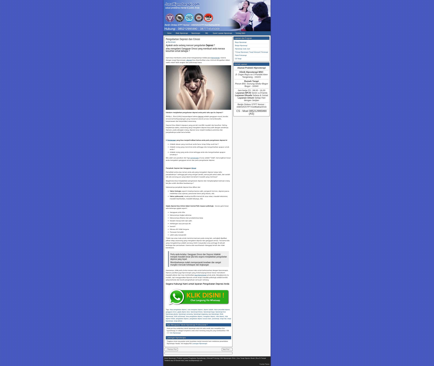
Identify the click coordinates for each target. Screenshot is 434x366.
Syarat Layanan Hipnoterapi (222, 33)
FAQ (206, 33)
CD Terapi (238, 59)
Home (169, 33)
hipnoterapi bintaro (197, 312)
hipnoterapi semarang (186, 314)
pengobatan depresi (182, 319)
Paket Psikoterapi (241, 55)
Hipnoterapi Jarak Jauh (242, 49)
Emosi (193, 168)
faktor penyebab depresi (222, 309)
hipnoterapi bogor (209, 312)
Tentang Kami (240, 33)
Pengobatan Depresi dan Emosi (183, 39)
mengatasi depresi (209, 316)
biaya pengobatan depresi (178, 309)
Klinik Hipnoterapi (182, 33)
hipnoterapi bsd (220, 312)
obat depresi (220, 316)
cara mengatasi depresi (195, 309)
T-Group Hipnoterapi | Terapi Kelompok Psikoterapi (251, 52)
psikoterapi (215, 319)
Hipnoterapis (195, 33)
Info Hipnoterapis (175, 333)
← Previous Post (171, 349)
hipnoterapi (215, 58)
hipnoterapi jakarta (172, 314)
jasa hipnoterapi (200, 275)
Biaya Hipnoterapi (240, 42)
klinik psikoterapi (179, 316)
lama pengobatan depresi (194, 316)
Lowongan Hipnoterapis (199, 343)
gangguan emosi (171, 312)
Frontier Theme (264, 364)
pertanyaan (194, 158)
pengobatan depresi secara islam (200, 319)
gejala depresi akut (183, 312)
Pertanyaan (171, 140)
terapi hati (223, 319)
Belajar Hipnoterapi (241, 45)
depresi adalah (208, 309)
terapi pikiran (178, 321)
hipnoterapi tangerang (201, 314)
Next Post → (227, 349)
